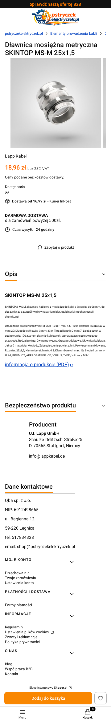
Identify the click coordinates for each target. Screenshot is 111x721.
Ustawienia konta (19, 583)
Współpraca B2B (18, 669)
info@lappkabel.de (47, 456)
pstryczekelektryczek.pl (24, 33)
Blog (8, 664)
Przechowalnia (17, 573)
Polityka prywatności (22, 642)
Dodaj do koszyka (48, 698)
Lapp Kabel (16, 156)
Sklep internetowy (48, 687)
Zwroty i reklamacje (21, 637)
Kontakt (11, 674)
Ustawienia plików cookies (27, 632)
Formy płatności (18, 605)
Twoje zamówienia (20, 578)
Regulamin (14, 627)
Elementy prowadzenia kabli (73, 33)
